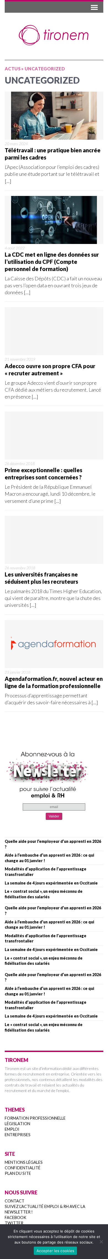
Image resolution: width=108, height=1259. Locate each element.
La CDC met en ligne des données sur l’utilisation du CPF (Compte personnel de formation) (52, 261)
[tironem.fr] (54, 35)
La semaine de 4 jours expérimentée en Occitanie (51, 883)
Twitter (14, 1223)
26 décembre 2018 (20, 463)
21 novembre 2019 (20, 359)
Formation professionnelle (35, 1118)
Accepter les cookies (55, 1251)
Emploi (12, 1129)
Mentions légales (24, 1162)
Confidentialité (22, 1167)
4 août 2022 (15, 248)
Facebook (15, 1217)
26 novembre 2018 (20, 567)
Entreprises (17, 1134)
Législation (17, 1123)
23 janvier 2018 (17, 672)
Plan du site (18, 1173)
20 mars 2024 (16, 143)
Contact (14, 1201)
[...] (8, 181)
